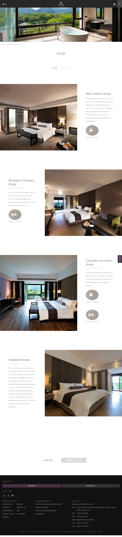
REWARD (20, 504)
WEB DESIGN (92, 531)
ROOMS (10, 44)
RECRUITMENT (7, 511)
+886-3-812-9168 (81, 513)
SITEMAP (5, 517)
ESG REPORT (40, 514)
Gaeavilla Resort (61, 3)
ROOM (55, 67)
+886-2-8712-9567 (82, 523)
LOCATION (6, 507)
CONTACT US (21, 507)
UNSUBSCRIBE (90, 486)
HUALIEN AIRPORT (42, 507)
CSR (18, 511)
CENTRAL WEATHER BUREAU (45, 511)
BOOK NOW (48, 460)
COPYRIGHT (21, 514)
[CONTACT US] (114, 4)
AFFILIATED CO (7, 504)
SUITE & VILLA (65, 67)
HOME (3, 44)
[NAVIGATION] (119, 4)
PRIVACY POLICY (8, 514)
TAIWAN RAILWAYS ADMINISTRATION (48, 504)
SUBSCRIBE (31, 486)
